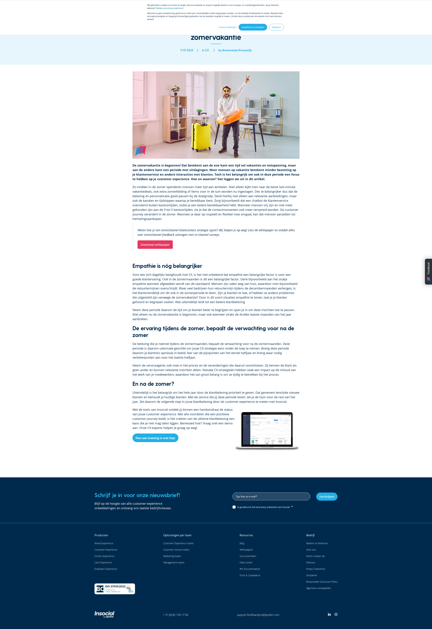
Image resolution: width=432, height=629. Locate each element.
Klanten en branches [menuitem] (317, 543)
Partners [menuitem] (310, 562)
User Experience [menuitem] (103, 562)
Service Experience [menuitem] (104, 556)
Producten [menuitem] (101, 535)
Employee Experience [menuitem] (105, 568)
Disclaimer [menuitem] (311, 575)
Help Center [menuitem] (246, 562)
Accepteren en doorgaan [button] (252, 27)
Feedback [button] (428, 268)
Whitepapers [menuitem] (246, 549)
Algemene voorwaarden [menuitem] (318, 588)
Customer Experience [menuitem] (105, 549)
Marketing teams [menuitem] (172, 556)
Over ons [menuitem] (311, 549)
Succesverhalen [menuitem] (248, 556)
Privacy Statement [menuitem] (315, 568)
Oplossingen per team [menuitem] (177, 535)
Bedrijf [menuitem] (310, 535)
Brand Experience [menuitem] (103, 543)
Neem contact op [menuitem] (315, 556)
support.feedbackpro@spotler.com (258, 615)
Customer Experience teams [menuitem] (178, 543)
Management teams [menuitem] (173, 562)
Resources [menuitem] (246, 535)
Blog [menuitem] (242, 543)
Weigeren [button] (276, 27)
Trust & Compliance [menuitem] (250, 575)
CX (207, 50)
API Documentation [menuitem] (250, 568)
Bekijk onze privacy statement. (170, 8)
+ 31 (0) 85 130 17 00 (175, 615)
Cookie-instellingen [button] (228, 27)
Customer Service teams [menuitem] (176, 549)
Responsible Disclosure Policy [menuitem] (322, 581)
